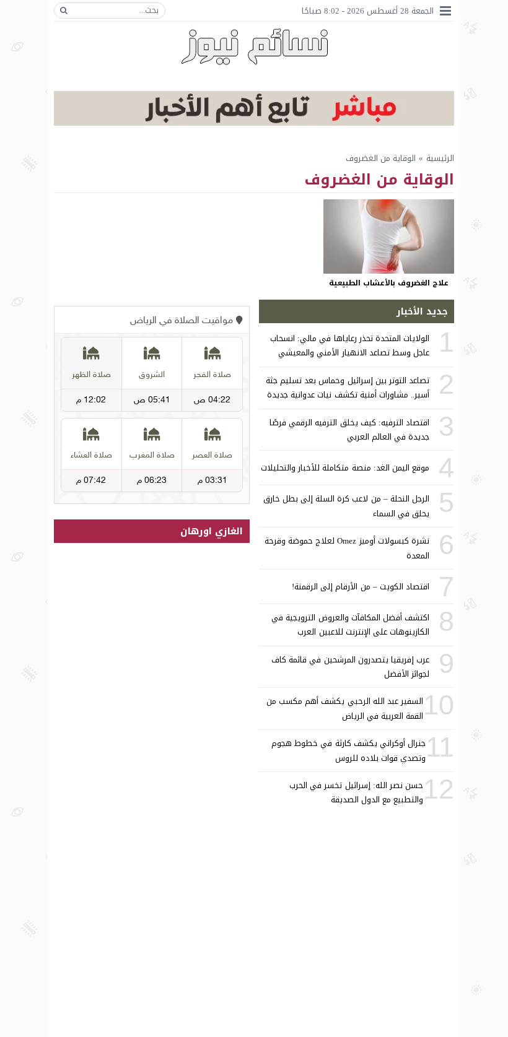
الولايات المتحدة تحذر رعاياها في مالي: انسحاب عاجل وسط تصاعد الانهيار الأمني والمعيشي (349, 345)
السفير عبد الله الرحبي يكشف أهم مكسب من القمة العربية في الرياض (344, 708)
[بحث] (64, 10)
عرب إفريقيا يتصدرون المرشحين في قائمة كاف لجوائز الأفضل (350, 667)
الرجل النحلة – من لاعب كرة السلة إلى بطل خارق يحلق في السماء (346, 506)
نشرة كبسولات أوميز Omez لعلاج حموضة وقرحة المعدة (347, 548)
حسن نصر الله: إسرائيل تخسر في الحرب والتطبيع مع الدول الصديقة (356, 792)
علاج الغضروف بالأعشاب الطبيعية (389, 283)
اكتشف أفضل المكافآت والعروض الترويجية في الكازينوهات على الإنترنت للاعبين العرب (350, 625)
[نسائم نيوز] (254, 46)
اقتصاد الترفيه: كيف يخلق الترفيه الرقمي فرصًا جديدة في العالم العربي (349, 430)
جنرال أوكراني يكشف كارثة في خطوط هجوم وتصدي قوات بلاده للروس (348, 750)
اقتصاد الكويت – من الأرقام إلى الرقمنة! (360, 586)
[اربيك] (254, 123)
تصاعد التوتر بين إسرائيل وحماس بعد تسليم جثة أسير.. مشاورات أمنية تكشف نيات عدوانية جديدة (347, 387)
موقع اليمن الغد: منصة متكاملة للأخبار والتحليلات (345, 467)
